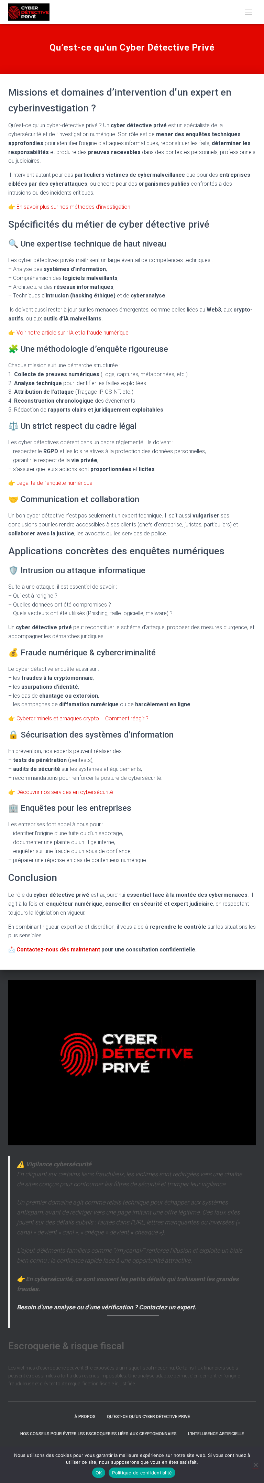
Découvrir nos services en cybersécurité (64, 792)
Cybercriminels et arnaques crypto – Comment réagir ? (82, 718)
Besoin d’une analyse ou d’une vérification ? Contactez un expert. (106, 1307)
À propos (85, 1416)
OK (99, 1472)
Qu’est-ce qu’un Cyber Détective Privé (148, 1416)
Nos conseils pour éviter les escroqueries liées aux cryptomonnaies (98, 1433)
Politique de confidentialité (142, 1472)
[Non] (255, 1464)
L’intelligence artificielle (216, 1433)
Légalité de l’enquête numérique (53, 483)
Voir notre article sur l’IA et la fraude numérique (72, 332)
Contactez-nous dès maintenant (58, 949)
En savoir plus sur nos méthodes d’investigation (73, 207)
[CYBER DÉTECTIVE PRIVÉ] (31, 12)
